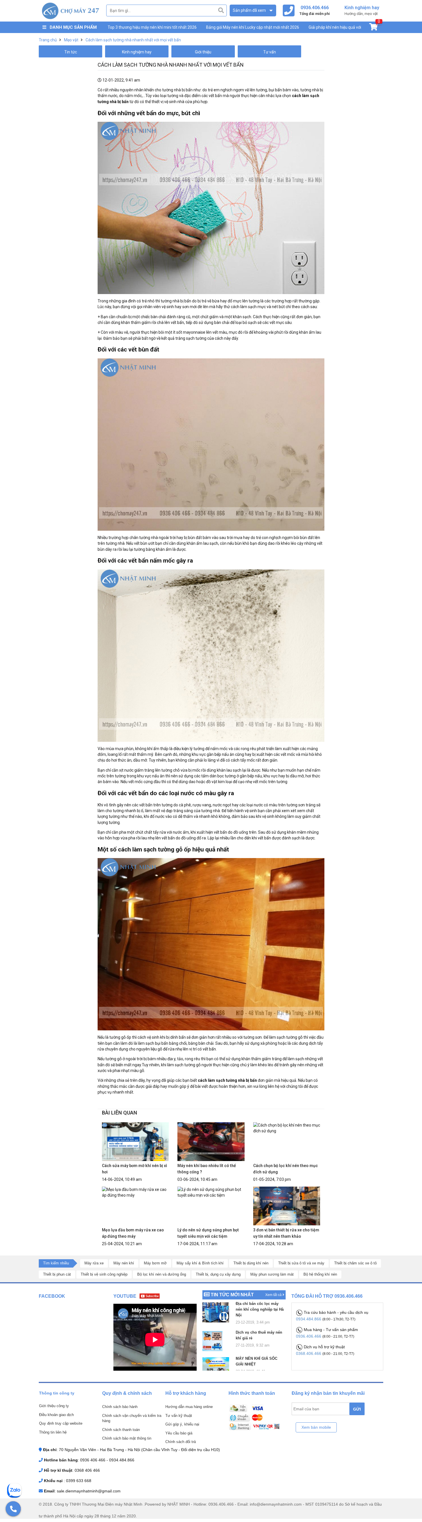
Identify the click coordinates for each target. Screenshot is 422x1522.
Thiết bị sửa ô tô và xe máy (301, 1263)
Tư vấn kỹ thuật (178, 1415)
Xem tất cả (273, 1295)
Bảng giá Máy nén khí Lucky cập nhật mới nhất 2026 (252, 27)
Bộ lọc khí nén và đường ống (161, 1274)
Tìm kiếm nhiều (56, 1263)
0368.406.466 (309, 1353)
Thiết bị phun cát (57, 1274)
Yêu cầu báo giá (178, 1433)
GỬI (357, 1409)
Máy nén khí (123, 1263)
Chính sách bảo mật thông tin (126, 1438)
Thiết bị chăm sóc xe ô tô (355, 1263)
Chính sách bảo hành (120, 1407)
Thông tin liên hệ (53, 1432)
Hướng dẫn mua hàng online (189, 1407)
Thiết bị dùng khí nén (250, 1263)
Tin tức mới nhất (232, 1294)
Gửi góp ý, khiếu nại (182, 1424)
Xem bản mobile (316, 1427)
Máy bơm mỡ (155, 1263)
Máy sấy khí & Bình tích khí (200, 1263)
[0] (373, 28)
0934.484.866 (309, 1319)
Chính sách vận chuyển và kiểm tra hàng (131, 1418)
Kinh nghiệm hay (137, 52)
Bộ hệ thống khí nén (320, 1274)
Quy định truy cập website (60, 1423)
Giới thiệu (203, 52)
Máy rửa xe (94, 1263)
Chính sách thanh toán (121, 1430)
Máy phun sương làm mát (272, 1274)
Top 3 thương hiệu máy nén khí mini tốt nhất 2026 (152, 27)
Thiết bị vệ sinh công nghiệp (104, 1274)
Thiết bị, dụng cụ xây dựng (218, 1274)
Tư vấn (269, 52)
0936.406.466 (309, 1336)
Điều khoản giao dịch (56, 1415)
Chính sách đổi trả (180, 1442)
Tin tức (70, 52)
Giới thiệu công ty (54, 1406)
